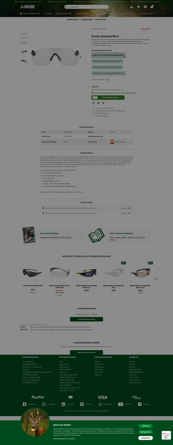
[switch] (166, 437)
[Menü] (170, 432)
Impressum (71, 438)
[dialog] (86, 222)
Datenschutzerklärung (60, 438)
